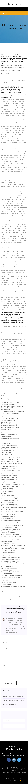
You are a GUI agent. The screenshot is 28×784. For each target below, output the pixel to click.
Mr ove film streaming (7, 566)
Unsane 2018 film (21, 772)
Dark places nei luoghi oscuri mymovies (11, 575)
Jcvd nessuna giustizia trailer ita (9, 556)
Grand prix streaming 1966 (8, 515)
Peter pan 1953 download (8, 481)
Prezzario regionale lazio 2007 (9, 477)
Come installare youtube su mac (9, 408)
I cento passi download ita (8, 516)
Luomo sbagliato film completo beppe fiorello (13, 586)
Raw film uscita (5, 493)
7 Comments (5, 73)
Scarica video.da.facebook (8, 420)
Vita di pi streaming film (7, 518)
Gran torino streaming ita (7, 450)
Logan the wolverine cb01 (8, 491)
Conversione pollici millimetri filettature (11, 572)
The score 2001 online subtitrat (9, 568)
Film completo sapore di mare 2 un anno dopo (13, 506)
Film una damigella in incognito (9, 474)
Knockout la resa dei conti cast (9, 425)
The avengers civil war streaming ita (10, 459)
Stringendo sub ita (6, 584)
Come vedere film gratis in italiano (10, 418)
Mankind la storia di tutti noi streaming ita (13, 696)
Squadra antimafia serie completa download (13, 700)
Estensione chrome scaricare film (10, 561)
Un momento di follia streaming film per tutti (12, 411)
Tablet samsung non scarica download (11, 554)
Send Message (8, 683)
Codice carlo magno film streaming (10, 413)
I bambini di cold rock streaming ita (10, 431)
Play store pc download (8, 772)
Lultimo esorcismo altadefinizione (10, 438)
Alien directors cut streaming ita (9, 500)
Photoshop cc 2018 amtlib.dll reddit (10, 529)
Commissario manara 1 (7, 490)
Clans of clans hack (6, 422)
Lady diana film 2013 (6, 436)
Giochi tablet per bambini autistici (9, 581)
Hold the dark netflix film (7, 513)
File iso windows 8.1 (6, 570)
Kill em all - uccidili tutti (7, 488)
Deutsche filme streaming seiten (9, 466)
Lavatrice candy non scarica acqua (10, 486)
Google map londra (6, 456)
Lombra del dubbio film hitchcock (9, 482)
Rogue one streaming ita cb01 (9, 527)
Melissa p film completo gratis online (11, 461)
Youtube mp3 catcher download (9, 434)
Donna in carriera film (6, 454)
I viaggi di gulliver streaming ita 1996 (10, 557)
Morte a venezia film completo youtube (11, 534)
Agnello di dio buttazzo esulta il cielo (10, 402)
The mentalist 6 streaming (8, 468)
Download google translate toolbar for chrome (13, 458)
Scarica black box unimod (7, 495)
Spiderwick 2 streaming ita (14, 767)
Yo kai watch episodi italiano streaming (11, 538)
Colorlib (19, 780)
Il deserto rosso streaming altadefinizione (12, 525)
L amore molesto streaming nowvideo (11, 559)
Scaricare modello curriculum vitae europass (12, 406)
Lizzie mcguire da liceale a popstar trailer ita (12, 548)
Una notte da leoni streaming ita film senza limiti (13, 507)
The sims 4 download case (8, 541)
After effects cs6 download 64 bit (10, 447)
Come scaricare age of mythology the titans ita (13, 497)
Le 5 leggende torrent (6, 573)
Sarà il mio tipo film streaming (9, 424)
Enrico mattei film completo (9, 704)
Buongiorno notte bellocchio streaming (11, 520)
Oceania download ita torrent (8, 582)
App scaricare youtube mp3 (8, 550)
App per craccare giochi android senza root (12, 511)
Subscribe (14, 725)
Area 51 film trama (6, 452)
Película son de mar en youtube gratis (11, 470)
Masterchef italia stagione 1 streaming (11, 536)
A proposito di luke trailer (7, 502)
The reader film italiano (7, 449)
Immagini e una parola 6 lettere (9, 429)
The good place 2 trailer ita (8, 433)
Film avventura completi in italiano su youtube (13, 484)
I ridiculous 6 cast (5, 443)
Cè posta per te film (6, 472)
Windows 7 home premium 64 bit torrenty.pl (12, 499)
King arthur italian (5, 409)
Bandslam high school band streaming (11, 577)
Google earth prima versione (8, 509)
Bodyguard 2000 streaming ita (9, 552)
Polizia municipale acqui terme (9, 399)
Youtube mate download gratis (9, 504)
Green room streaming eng (8, 532)
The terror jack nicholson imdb (9, 475)
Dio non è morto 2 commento (8, 543)
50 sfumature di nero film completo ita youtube (13, 540)
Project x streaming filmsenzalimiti (10, 427)
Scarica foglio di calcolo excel (9, 404)
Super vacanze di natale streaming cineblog (12, 400)
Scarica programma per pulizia (9, 445)
